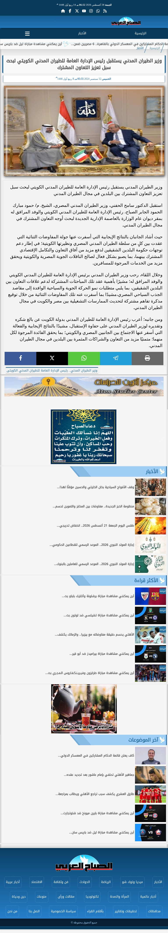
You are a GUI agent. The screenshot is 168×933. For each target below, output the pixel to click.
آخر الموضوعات (143, 740)
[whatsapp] (84, 358)
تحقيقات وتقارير (126, 911)
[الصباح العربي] (126, 22)
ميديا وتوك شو (132, 882)
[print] (147, 358)
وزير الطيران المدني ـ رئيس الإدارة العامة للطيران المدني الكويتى (52, 370)
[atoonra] (84, 386)
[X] (52, 358)
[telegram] (116, 358)
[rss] (105, 10)
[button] (5, 437)
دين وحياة (19, 897)
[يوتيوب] (84, 10)
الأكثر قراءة (146, 580)
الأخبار (82, 33)
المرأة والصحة (119, 897)
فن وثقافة (61, 882)
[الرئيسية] (63, 10)
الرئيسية (140, 33)
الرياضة (106, 882)
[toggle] (27, 33)
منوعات (41, 897)
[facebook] (20, 358)
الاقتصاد (36, 882)
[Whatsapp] (98, 10)
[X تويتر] (77, 10)
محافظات (154, 911)
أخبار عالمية (148, 897)
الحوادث (85, 882)
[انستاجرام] (91, 10)
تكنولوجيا (92, 897)
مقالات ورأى (66, 897)
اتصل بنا (34, 911)
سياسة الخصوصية (63, 911)
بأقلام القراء (95, 911)
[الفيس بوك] (70, 10)
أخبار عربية (13, 882)
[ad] (83, 463)
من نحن (12, 911)
